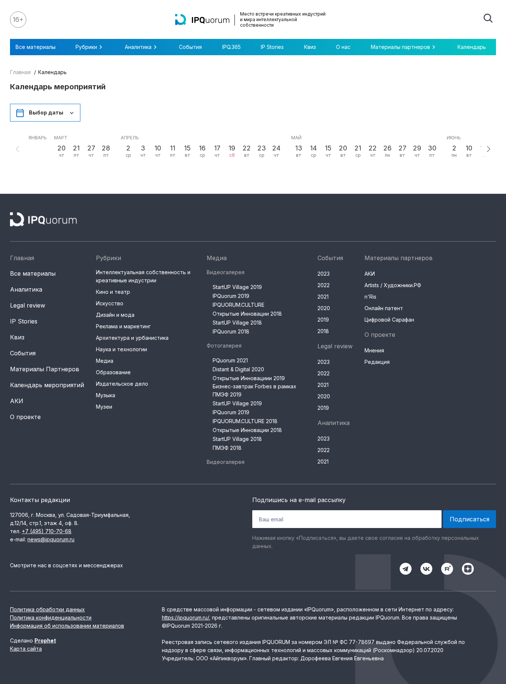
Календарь (471, 47)
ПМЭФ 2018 (227, 448)
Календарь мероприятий (47, 385)
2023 (323, 273)
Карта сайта (26, 648)
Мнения (374, 350)
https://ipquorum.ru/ (185, 617)
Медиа (104, 361)
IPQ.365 (231, 47)
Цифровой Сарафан (389, 319)
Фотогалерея (224, 345)
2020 (323, 308)
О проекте (25, 417)
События (190, 47)
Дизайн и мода (115, 315)
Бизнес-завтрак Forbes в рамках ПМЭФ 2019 (254, 390)
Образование (113, 372)
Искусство (109, 303)
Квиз (310, 47)
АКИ (16, 401)
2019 (323, 319)
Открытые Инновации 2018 (247, 314)
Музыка (105, 395)
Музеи (104, 407)
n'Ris (370, 296)
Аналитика (26, 289)
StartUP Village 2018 (237, 322)
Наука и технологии (121, 349)
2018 (323, 331)
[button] (488, 149)
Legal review (27, 305)
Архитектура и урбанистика (132, 338)
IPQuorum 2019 (231, 296)
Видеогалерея (225, 272)
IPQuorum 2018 (231, 331)
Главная (20, 72)
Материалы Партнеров (44, 369)
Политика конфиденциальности (50, 617)
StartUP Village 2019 (237, 287)
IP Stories (272, 47)
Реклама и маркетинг (123, 326)
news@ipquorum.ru (50, 539)
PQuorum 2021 (230, 360)
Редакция (377, 362)
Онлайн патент (383, 308)
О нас (343, 47)
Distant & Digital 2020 (238, 369)
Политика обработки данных (47, 609)
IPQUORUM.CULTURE (238, 305)
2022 (323, 285)
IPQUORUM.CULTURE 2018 (245, 421)
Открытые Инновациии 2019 (249, 378)
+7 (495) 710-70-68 (46, 531)
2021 (323, 296)
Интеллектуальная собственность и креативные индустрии (143, 276)
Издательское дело (122, 384)
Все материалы (36, 47)
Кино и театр (113, 292)
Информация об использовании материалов (67, 625)
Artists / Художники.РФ (392, 285)
